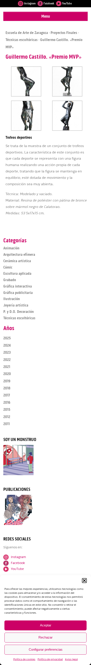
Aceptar (45, 625)
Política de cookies (24, 659)
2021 (6, 366)
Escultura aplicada (17, 273)
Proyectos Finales (64, 32)
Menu (45, 16)
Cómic (7, 267)
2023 (7, 352)
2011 (6, 423)
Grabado (9, 279)
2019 (6, 381)
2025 (7, 338)
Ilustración (11, 298)
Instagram (29, 3)
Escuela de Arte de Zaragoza (27, 32)
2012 (6, 416)
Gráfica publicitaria (18, 292)
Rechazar (45, 637)
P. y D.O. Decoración (18, 311)
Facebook (48, 3)
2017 (6, 395)
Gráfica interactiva (17, 286)
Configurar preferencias (46, 649)
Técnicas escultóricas (22, 39)
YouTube (66, 3)
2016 (6, 402)
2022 (7, 359)
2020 (7, 373)
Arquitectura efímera (19, 254)
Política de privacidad (50, 659)
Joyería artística (15, 305)
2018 (6, 388)
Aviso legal (71, 659)
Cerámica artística (17, 260)
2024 (7, 345)
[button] (84, 580)
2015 (6, 409)
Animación (11, 248)
